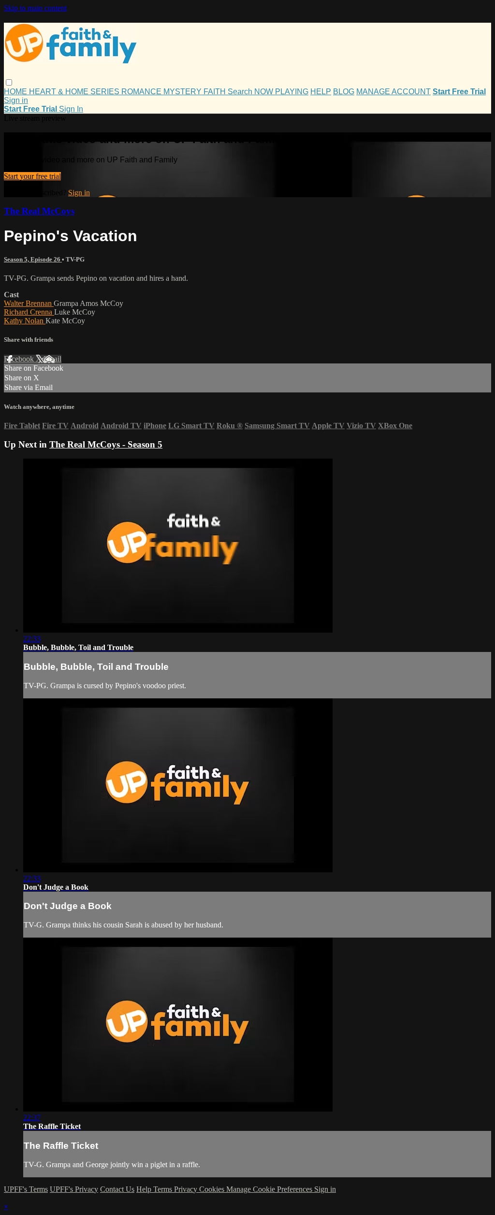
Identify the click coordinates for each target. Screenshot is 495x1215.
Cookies (212, 1189)
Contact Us (117, 1189)
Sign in (16, 100)
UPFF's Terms (26, 1189)
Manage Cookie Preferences (270, 1189)
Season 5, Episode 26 (33, 259)
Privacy (186, 1189)
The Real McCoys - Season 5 (105, 444)
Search (241, 91)
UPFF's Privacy (74, 1189)
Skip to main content (35, 8)
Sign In (71, 109)
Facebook (20, 359)
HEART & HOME (59, 91)
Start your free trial (32, 176)
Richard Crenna (29, 312)
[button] (9, 82)
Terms (163, 1189)
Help (144, 1189)
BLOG (343, 91)
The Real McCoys (39, 211)
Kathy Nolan (24, 321)
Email (52, 359)
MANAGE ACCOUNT (393, 91)
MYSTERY (183, 91)
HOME (16, 91)
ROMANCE (142, 91)
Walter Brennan (29, 303)
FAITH (216, 91)
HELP (320, 91)
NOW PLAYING (281, 91)
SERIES (105, 91)
